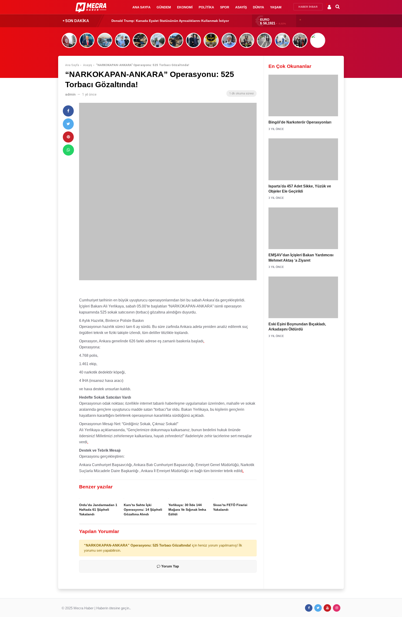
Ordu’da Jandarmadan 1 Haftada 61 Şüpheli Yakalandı (98, 509)
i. (243, 471)
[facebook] (68, 111)
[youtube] (327, 608)
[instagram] (336, 608)
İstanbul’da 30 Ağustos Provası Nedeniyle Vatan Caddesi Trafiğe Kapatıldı (169, 21)
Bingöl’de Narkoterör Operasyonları (299, 122)
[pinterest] (68, 137)
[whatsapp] (68, 150)
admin (70, 94)
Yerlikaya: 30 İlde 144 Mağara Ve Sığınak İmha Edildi (187, 509)
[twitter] (68, 124)
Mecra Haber (84, 608)
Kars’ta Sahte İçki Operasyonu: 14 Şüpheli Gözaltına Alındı (143, 509)
